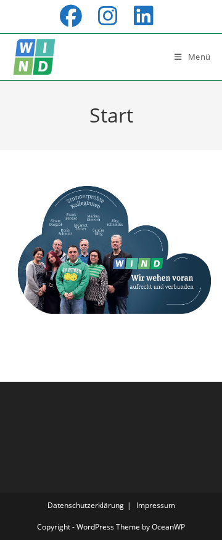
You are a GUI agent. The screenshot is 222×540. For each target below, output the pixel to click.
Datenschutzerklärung (85, 505)
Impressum (155, 505)
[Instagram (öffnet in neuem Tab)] (112, 16)
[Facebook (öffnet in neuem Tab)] (75, 16)
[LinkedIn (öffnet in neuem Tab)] (142, 16)
